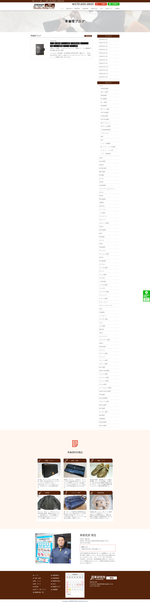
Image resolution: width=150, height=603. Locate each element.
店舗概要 (117, 8)
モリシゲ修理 (102, 274)
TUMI (100, 309)
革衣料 (36, 586)
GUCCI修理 (102, 161)
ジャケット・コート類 (107, 150)
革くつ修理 (104, 102)
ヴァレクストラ (103, 336)
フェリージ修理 (103, 360)
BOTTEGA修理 (105, 119)
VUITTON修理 (105, 112)
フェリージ (102, 357)
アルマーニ (66, 46)
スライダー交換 (103, 319)
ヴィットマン (102, 209)
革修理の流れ (94, 8)
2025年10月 (102, 73)
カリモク (101, 178)
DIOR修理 (101, 236)
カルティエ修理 (103, 363)
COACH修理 (102, 230)
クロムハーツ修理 (104, 223)
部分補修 (101, 175)
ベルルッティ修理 (104, 401)
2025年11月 (102, 70)
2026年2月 (102, 60)
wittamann (102, 206)
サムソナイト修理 (104, 254)
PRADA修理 (102, 199)
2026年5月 (102, 49)
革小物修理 (57, 43)
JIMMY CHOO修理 (104, 370)
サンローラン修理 (104, 291)
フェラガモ (102, 288)
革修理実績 (85, 8)
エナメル (101, 240)
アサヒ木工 (102, 278)
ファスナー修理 (103, 374)
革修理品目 (69, 8)
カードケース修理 (104, 377)
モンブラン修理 (103, 412)
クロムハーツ (102, 219)
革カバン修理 (104, 92)
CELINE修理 (102, 261)
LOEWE (101, 182)
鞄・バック (37, 581)
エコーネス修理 (103, 267)
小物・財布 (37, 578)
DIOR (100, 233)
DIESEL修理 (102, 346)
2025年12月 (102, 66)
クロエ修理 (102, 326)
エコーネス (102, 264)
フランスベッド (103, 216)
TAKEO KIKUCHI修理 (105, 391)
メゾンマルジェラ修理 (105, 387)
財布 (102, 140)
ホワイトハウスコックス (105, 305)
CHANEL (101, 164)
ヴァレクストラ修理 (104, 339)
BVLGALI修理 (102, 425)
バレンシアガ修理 (104, 381)
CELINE (101, 257)
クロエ (101, 322)
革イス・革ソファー (40, 589)
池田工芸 (101, 329)
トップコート (102, 315)
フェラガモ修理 (103, 285)
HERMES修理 (104, 88)
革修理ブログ (109, 8)
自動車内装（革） (39, 592)
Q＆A (101, 8)
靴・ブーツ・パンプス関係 (108, 146)
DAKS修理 (102, 415)
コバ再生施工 (102, 281)
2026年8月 (102, 39)
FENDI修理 (102, 247)
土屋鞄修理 (102, 418)
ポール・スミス (103, 302)
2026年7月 (102, 42)
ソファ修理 (102, 213)
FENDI (101, 243)
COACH (101, 226)
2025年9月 (102, 77)
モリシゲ (101, 271)
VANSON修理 (102, 422)
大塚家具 (101, 202)
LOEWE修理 (102, 185)
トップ (61, 8)
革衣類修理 (104, 105)
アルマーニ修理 (73, 46)
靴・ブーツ (37, 584)
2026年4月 (102, 53)
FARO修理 (102, 394)
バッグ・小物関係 (58, 46)
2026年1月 (102, 63)
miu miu (101, 192)
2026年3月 (102, 56)
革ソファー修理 (105, 109)
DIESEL (101, 343)
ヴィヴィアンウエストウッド (107, 188)
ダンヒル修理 (102, 384)
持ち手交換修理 (103, 398)
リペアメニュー (84, 43)
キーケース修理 (103, 298)
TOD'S (101, 333)
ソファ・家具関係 (105, 153)
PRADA (101, 195)
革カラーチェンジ (105, 123)
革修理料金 (77, 8)
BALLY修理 (102, 367)
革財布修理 (104, 95)
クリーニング (102, 295)
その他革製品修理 (75, 43)
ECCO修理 (102, 408)
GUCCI (101, 158)
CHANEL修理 (104, 116)
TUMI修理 (101, 312)
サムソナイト (102, 250)
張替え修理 (102, 171)
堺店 (52, 46)
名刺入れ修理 (102, 405)
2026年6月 (102, 46)
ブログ (52, 43)
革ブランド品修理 (65, 43)
